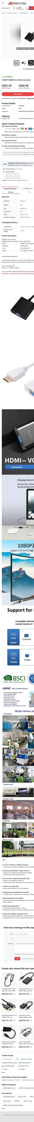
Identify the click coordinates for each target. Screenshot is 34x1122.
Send (17, 958)
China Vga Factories (9, 1096)
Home (3, 13)
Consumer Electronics (12, 13)
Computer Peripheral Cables (9, 1063)
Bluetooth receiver (23, 1066)
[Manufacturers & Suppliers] (17, 3)
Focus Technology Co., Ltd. (23, 1115)
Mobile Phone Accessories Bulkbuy (13, 1105)
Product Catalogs (27, 1059)
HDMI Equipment (23, 13)
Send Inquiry (18, 94)
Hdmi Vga (17, 1101)
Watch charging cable (8, 1066)
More (3, 1108)
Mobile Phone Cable (23, 1063)
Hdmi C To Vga (28, 1101)
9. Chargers (21, 1069)
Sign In (5, 180)
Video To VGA (22, 1096)
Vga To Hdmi (6, 1101)
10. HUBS (4, 1069)
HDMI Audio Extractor (9, 1088)
